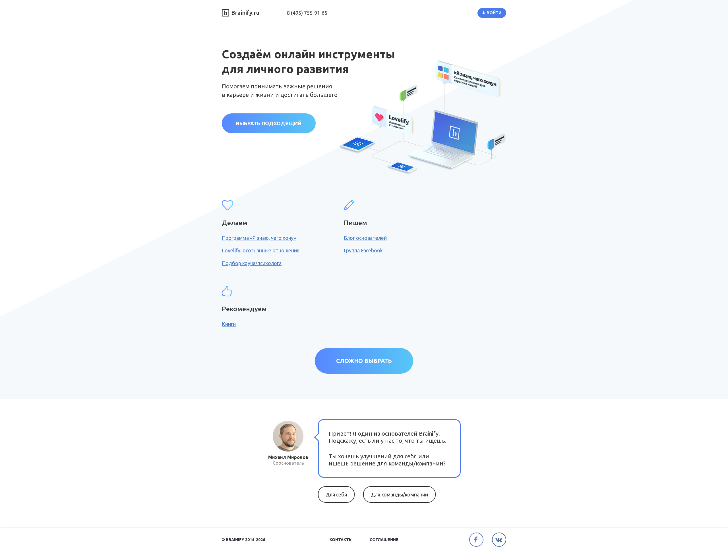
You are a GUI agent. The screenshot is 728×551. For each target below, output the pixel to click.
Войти (494, 13)
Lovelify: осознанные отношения (260, 250)
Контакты (341, 539)
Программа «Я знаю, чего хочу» (259, 238)
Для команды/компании (399, 494)
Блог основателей (365, 238)
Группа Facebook (363, 250)
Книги (229, 324)
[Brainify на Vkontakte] (499, 540)
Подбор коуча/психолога (252, 263)
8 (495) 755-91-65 (307, 13)
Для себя (336, 494)
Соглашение (384, 539)
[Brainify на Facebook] (476, 540)
